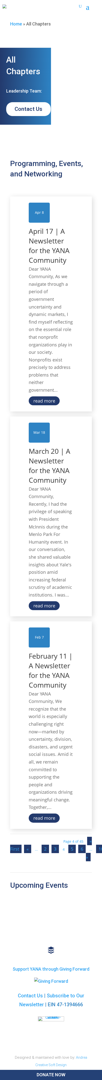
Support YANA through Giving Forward (51, 969)
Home (16, 23)
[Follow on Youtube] (60, 934)
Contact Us (28, 109)
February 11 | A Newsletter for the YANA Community (51, 670)
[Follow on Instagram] (79, 934)
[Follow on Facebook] (40, 934)
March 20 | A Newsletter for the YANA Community (49, 465)
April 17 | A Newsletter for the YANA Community (49, 245)
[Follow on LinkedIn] (20, 934)
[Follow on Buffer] (51, 950)
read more (44, 401)
